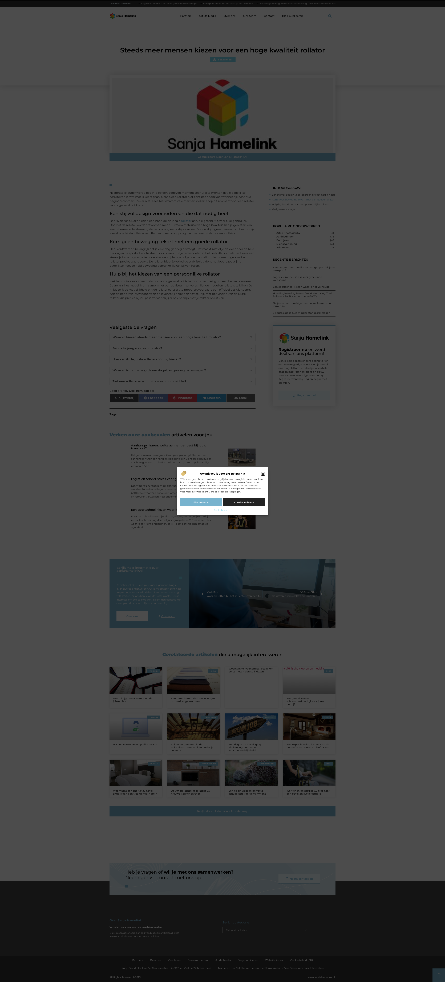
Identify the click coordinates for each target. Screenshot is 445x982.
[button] (263, 473)
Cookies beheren (244, 502)
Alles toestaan (201, 502)
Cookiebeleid (221, 510)
